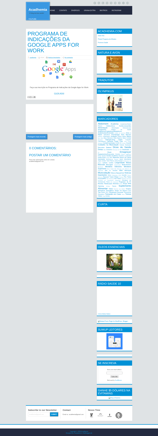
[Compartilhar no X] (32, 97)
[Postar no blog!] (30, 97)
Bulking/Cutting (110, 140)
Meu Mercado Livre (119, 168)
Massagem (109, 164)
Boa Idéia (100, 138)
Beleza (129, 136)
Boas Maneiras (108, 138)
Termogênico (110, 190)
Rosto (120, 183)
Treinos (128, 194)
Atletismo (100, 136)
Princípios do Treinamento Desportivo (109, 180)
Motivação (128, 170)
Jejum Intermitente (125, 159)
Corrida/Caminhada (109, 143)
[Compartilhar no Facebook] (35, 97)
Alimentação (102, 128)
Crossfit (128, 143)
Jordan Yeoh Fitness (108, 161)
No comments (69, 57)
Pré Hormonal (110, 178)
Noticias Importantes (54, 57)
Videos (100, 196)
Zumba (108, 196)
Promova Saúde (103, 42)
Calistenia (110, 141)
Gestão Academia (112, 156)
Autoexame (106, 136)
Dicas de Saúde (122, 147)
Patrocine (100, 177)
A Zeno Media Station (104, 314)
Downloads (125, 149)
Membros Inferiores (113, 167)
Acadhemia (38, 10)
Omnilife (124, 175)
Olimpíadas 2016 (116, 175)
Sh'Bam (108, 186)
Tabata (111, 189)
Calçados (128, 139)
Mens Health (110, 168)
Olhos (109, 175)
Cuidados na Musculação (108, 145)
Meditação (100, 166)
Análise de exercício (120, 133)
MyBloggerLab (87, 433)
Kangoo (120, 161)
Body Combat (127, 138)
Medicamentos (126, 164)
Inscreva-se (109, 159)
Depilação (128, 145)
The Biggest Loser (125, 190)
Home (52, 10)
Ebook (109, 152)
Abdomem (103, 123)
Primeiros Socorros (126, 178)
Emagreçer (125, 152)
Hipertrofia (116, 157)
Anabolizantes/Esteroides (106, 133)
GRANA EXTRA (89, 10)
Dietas (100, 149)
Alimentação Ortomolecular (121, 128)
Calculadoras (102, 141)
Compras (100, 143)
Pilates (116, 177)
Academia (114, 124)
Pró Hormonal (114, 182)
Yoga (104, 196)
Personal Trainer (108, 177)
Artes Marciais (126, 134)
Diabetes (108, 147)
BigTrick (103, 10)
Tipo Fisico (101, 192)
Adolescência (110, 126)
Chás (121, 141)
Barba (124, 136)
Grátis (107, 157)
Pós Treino (127, 177)
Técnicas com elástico (119, 188)
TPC (107, 192)
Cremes (124, 143)
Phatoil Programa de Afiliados (107, 39)
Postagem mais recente (37, 137)
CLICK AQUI (59, 93)
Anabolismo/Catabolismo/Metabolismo (110, 131)
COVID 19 (118, 143)
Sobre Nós (101, 35)
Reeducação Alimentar (111, 183)
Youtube (32, 19)
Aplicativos (107, 134)
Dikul (105, 149)
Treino (123, 194)
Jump (116, 161)
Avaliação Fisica (116, 136)
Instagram (116, 10)
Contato (63, 10)
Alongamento (102, 129)
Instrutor (116, 159)
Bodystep (100, 139)
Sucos (114, 186)
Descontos (101, 147)
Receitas (100, 183)
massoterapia (117, 164)
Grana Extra (102, 157)
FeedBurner (118, 380)
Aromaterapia (115, 134)
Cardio (116, 141)
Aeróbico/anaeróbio (125, 126)
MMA (121, 170)
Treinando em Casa (113, 194)
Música (113, 173)
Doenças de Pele (117, 149)
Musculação (104, 172)
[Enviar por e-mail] (28, 97)
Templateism (78, 433)
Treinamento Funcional (116, 192)
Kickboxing (126, 161)
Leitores (105, 163)
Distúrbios (109, 149)
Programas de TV (125, 182)
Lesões (111, 163)
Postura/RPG (102, 178)
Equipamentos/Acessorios (106, 154)
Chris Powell (127, 141)
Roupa (125, 183)
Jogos (99, 161)
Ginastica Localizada (124, 155)
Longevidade (120, 163)
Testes (117, 190)
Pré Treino (117, 178)
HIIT (111, 157)
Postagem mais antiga (83, 137)
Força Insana (102, 155)
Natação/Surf (120, 173)
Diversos (75, 10)
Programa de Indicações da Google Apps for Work (53, 42)
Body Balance (118, 138)
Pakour (129, 175)
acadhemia (33, 57)
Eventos (117, 154)
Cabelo (120, 140)
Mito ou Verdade (111, 170)
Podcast (121, 177)
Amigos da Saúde (121, 129)
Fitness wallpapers (126, 154)
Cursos (122, 145)
